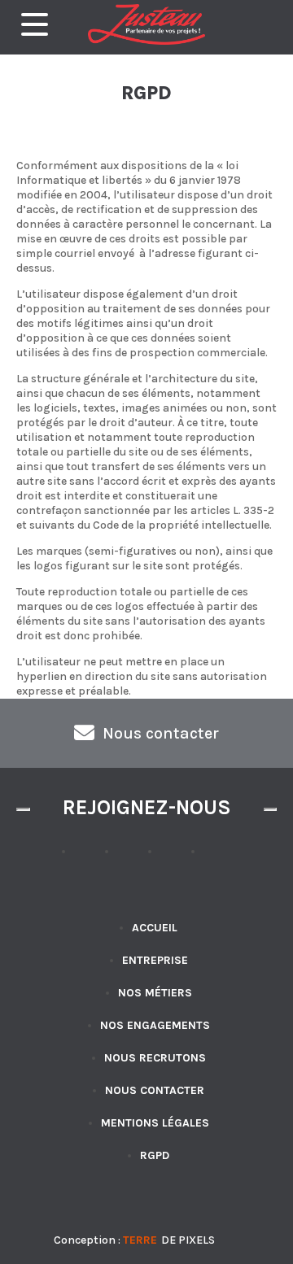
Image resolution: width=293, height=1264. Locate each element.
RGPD (154, 1155)
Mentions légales (155, 1123)
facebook (90, 859)
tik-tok (133, 859)
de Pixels (169, 1240)
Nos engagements (155, 1025)
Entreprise (155, 960)
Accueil (154, 928)
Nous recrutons (155, 1058)
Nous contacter (154, 1090)
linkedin (219, 859)
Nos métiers (155, 993)
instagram (176, 859)
